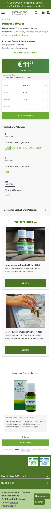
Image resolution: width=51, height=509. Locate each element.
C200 (39, 148)
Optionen (39, 502)
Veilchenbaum (21, 35)
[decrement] (45, 108)
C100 (31, 148)
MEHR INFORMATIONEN (25, 53)
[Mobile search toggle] (36, 13)
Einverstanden (41, 496)
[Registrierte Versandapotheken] (33, 461)
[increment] (45, 105)
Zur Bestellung (25, 442)
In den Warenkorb (25, 115)
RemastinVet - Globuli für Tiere (19, 417)
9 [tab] (23, 451)
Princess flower (33, 31)
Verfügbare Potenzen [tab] (14, 127)
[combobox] (34, 92)
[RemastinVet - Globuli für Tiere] (25, 396)
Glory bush (19, 31)
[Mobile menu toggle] (3, 13)
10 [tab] (28, 451)
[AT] (20, 12)
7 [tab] (40, 449)
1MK (7, 171)
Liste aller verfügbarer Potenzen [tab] (20, 210)
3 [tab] (17, 449)
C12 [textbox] (25, 92)
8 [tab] (45, 449)
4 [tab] (23, 449)
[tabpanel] (25, 411)
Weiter (25, 283)
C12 (8, 148)
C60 (25, 148)
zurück (6, 19)
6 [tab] (34, 449)
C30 (19, 148)
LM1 (7, 195)
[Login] (48, 12)
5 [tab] (28, 449)
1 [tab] (6, 449)
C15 (13, 148)
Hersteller (37, 6)
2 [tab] (11, 449)
